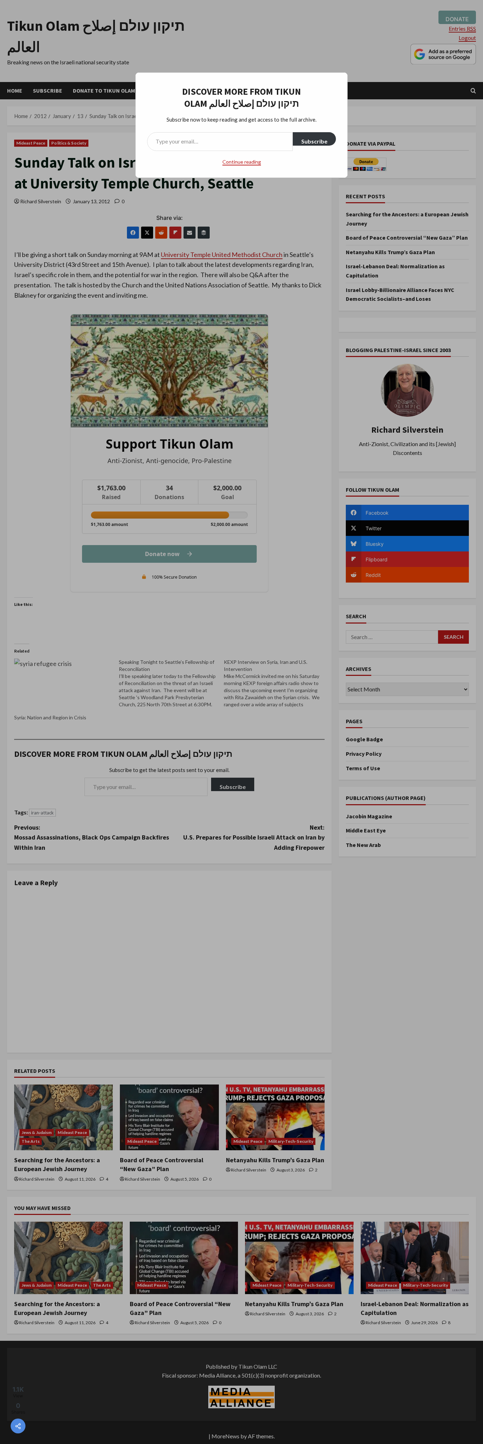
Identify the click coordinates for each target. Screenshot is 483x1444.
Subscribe (314, 141)
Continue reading (241, 162)
